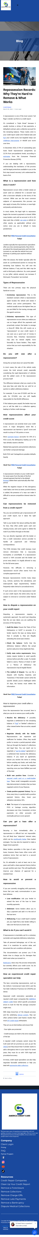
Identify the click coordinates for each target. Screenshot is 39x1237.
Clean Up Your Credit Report (15, 1184)
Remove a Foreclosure (12, 1188)
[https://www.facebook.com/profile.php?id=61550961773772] (19, 1157)
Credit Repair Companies (14, 1180)
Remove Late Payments (13, 1199)
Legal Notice (5, 1226)
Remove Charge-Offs (11, 1195)
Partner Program (7, 1154)
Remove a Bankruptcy (12, 1202)
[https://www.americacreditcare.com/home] (6, 5)
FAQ (3, 1150)
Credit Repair (7, 107)
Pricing (3, 1147)
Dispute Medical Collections (15, 1206)
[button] (17, 5)
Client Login (7, 1144)
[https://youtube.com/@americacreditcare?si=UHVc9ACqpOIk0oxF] (19, 1166)
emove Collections (11, 1191)
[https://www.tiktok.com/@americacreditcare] (19, 1171)
